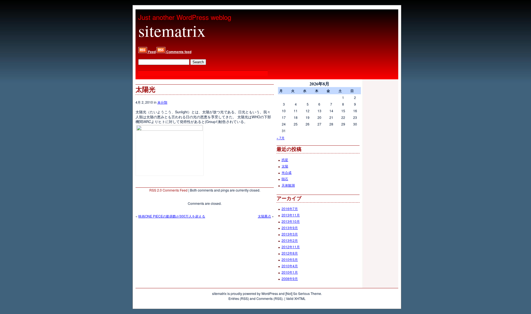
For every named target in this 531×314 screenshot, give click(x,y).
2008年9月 (290, 278)
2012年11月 (291, 246)
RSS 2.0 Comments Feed (168, 190)
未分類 (162, 102)
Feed (151, 51)
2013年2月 (290, 240)
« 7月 (281, 137)
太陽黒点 (264, 216)
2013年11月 (291, 215)
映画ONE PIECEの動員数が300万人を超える (171, 216)
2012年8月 (290, 253)
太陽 (285, 166)
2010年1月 (290, 272)
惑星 (285, 159)
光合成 (286, 172)
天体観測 (288, 185)
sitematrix (171, 30)
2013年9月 (290, 227)
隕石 (285, 178)
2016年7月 (290, 208)
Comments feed (178, 51)
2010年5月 (290, 259)
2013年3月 (290, 234)
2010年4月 (290, 265)
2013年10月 (291, 221)
